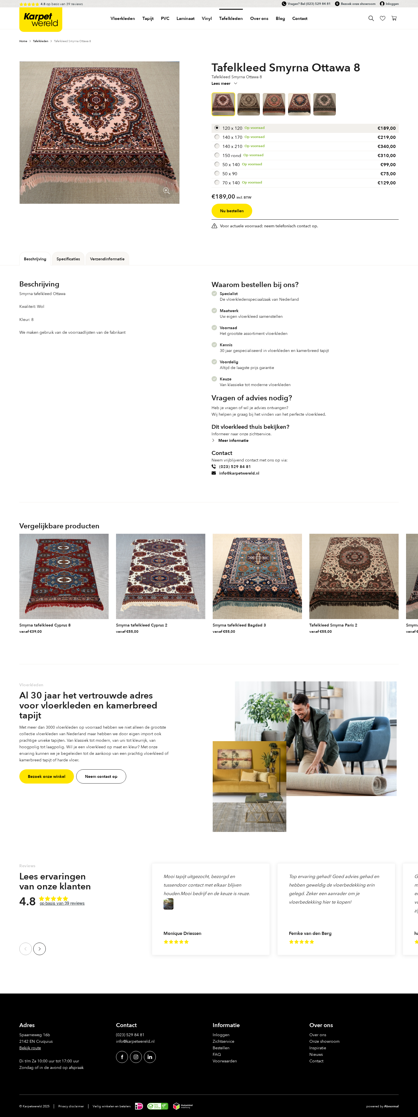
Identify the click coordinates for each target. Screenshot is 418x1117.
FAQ (217, 1054)
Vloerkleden (123, 18)
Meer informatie (233, 440)
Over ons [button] (259, 18)
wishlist (382, 18)
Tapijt (148, 18)
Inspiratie (317, 1047)
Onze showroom (324, 1041)
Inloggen (392, 3)
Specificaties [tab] (68, 258)
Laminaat (185, 18)
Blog (280, 18)
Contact (299, 18)
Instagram (136, 1057)
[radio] (305, 128)
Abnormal (391, 1106)
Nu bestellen (232, 210)
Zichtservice (223, 1041)
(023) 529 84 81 (318, 3)
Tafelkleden (231, 18)
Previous (25, 949)
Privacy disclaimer (71, 1106)
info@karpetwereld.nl (239, 473)
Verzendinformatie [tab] (107, 258)
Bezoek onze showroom (358, 3)
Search (371, 18)
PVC (165, 18)
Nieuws (316, 1054)
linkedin (150, 1057)
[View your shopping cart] (394, 18)
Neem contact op (101, 776)
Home (23, 41)
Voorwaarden (225, 1061)
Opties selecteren (104, 630)
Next (39, 949)
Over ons (317, 1034)
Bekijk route (30, 1047)
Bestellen (221, 1047)
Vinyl (207, 18)
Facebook (122, 1057)
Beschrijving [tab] (35, 258)
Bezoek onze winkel (46, 776)
